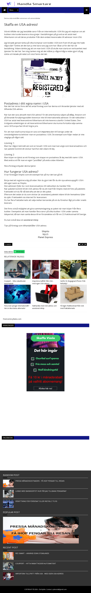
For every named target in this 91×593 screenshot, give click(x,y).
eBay (72, 114)
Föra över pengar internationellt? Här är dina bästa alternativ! (16, 307)
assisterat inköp (31, 220)
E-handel (8, 244)
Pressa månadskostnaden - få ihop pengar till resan (39, 481)
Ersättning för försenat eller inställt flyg (36, 501)
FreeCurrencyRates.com (12, 319)
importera (45, 131)
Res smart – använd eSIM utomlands (32, 553)
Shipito (45, 231)
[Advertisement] (45, 415)
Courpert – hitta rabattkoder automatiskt (15, 282)
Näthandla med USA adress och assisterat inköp (44, 307)
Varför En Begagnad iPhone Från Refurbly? (72, 282)
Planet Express (45, 237)
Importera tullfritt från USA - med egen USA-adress (43, 282)
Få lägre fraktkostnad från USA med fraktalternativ (72, 307)
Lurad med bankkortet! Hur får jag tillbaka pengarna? (40, 491)
